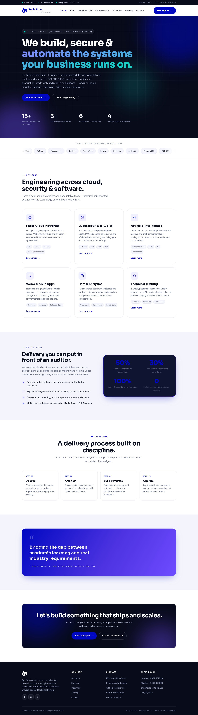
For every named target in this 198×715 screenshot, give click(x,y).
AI (91, 10)
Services (82, 10)
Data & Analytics (113, 697)
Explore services (35, 97)
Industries (117, 10)
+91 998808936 (46, 3)
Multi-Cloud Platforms (116, 678)
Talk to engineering (65, 97)
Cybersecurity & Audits (116, 683)
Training (129, 10)
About (72, 10)
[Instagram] (37, 696)
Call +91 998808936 (112, 635)
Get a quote (165, 10)
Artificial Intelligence (115, 688)
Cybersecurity (102, 10)
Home (63, 10)
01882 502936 (30, 3)
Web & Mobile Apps (115, 692)
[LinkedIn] (31, 696)
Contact (140, 10)
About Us (75, 678)
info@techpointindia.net (69, 3)
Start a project (84, 635)
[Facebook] (24, 696)
